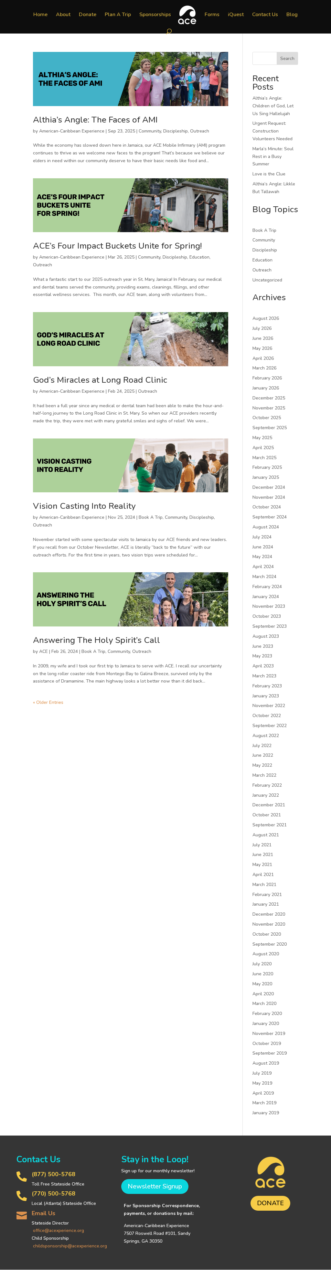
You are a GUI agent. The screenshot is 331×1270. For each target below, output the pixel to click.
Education (199, 257)
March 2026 (264, 368)
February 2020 (267, 1013)
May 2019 (262, 1083)
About (63, 15)
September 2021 (269, 825)
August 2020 (265, 954)
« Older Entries (48, 702)
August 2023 (265, 636)
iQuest (236, 15)
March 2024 (264, 577)
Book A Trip (151, 517)
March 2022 (264, 775)
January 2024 (265, 597)
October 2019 (266, 1043)
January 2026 (265, 388)
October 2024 (266, 507)
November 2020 (268, 924)
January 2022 (265, 795)
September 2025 (269, 428)
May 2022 (262, 765)
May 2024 (262, 557)
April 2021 (263, 874)
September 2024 (269, 517)
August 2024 (265, 527)
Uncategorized (267, 280)
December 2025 (268, 398)
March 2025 (264, 458)
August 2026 (265, 318)
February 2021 (267, 894)
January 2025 (265, 477)
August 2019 (265, 1063)
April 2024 (263, 567)
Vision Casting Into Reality (84, 506)
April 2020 (263, 994)
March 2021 (264, 884)
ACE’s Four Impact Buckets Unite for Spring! (117, 245)
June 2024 (262, 547)
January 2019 (265, 1113)
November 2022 (268, 706)
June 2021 (262, 855)
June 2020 (262, 974)
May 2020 (262, 984)
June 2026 (262, 338)
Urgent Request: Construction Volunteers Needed (272, 131)
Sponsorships (155, 15)
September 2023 (269, 626)
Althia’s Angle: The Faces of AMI (95, 119)
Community (150, 131)
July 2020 (262, 964)
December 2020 (268, 914)
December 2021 (268, 805)
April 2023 (263, 666)
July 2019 (262, 1073)
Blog (292, 15)
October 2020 (266, 934)
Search (287, 58)
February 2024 (267, 587)
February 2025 (267, 467)
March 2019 (264, 1103)
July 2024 (262, 537)
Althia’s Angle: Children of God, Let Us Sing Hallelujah (273, 106)
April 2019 (263, 1093)
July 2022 (262, 746)
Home (40, 15)
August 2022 (265, 736)
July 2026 (262, 328)
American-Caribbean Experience (71, 131)
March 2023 (264, 676)
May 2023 (262, 656)
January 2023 (265, 696)
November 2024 (268, 497)
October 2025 (266, 418)
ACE (43, 651)
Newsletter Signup (155, 1186)
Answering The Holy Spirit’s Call (96, 640)
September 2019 (269, 1053)
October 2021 (266, 815)
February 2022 (267, 785)
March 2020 (264, 1003)
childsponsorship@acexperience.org (70, 1246)
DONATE (270, 1203)
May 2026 (262, 348)
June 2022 (262, 755)
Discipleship (175, 131)
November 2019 (268, 1033)
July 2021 (262, 845)
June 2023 (262, 646)
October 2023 (266, 616)
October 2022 (266, 716)
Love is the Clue (268, 174)
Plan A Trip (118, 15)
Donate (87, 15)
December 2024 (268, 487)
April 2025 (263, 448)
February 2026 (267, 378)
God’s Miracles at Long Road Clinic (100, 380)
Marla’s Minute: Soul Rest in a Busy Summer (273, 156)
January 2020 (265, 1023)
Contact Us (265, 15)
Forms (212, 15)
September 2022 (269, 726)
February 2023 (267, 686)
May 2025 (262, 438)
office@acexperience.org (58, 1230)
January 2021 (265, 904)
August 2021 (265, 835)
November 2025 (268, 408)
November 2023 (268, 606)
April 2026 (263, 358)
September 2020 (269, 944)
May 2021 (262, 864)
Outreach (199, 131)
